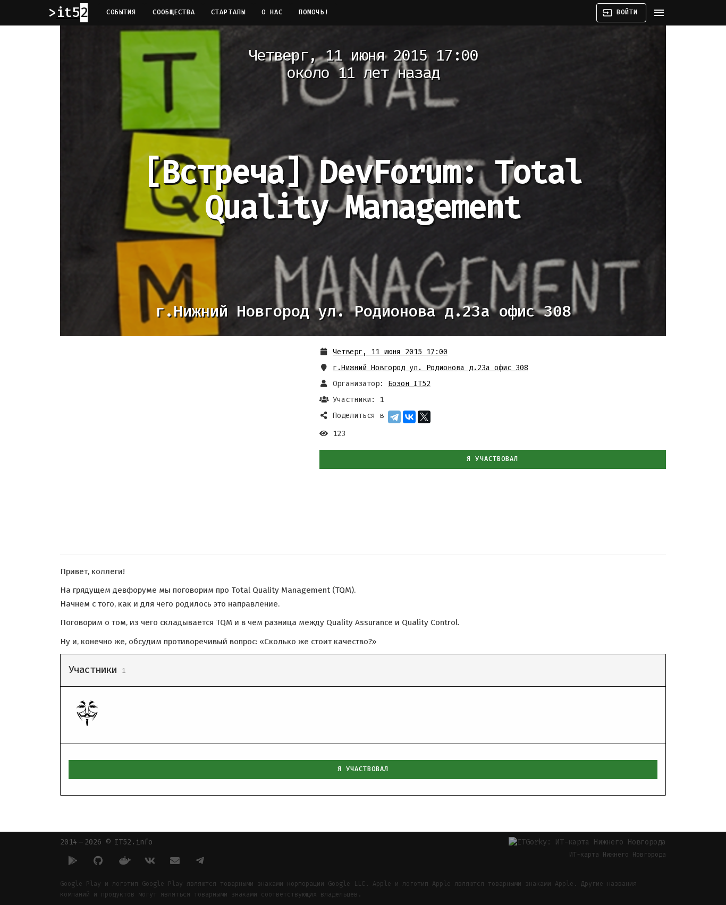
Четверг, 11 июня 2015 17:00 (390, 351)
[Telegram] (394, 417)
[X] (424, 417)
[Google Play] (73, 860)
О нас (272, 12)
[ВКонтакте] (409, 417)
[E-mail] (175, 860)
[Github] (98, 860)
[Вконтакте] (149, 860)
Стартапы (228, 12)
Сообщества (174, 12)
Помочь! (314, 12)
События (121, 12)
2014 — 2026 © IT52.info (106, 842)
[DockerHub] (124, 860)
